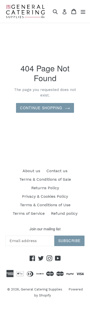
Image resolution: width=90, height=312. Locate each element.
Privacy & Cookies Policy (45, 196)
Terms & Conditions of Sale (45, 179)
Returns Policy (45, 187)
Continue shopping (41, 107)
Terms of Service (28, 213)
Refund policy (64, 213)
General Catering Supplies (41, 289)
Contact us (57, 170)
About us (31, 170)
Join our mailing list (45, 229)
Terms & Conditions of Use (45, 204)
